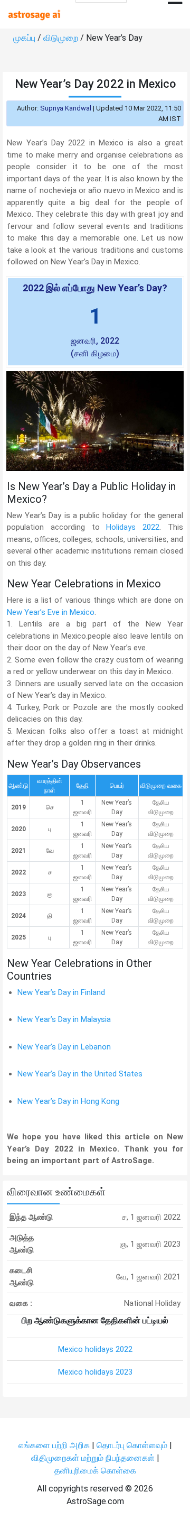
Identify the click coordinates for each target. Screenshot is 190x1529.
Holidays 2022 (132, 527)
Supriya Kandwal (65, 108)
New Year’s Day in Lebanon (64, 1047)
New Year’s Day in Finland (61, 992)
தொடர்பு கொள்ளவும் (133, 1445)
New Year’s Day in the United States (79, 1074)
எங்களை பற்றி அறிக (55, 1445)
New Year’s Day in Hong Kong (68, 1101)
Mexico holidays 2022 (95, 1349)
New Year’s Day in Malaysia (64, 1019)
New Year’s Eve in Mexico (50, 612)
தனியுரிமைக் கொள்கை (95, 1471)
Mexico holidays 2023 (95, 1372)
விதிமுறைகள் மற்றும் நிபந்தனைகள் (93, 1458)
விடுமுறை (61, 38)
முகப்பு (25, 38)
